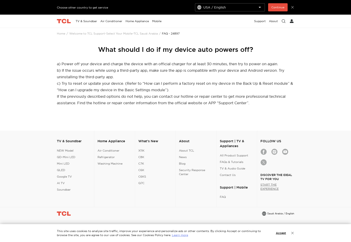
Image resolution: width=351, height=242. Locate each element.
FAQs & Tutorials (231, 162)
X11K (141, 150)
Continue (277, 7)
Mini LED (63, 163)
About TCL (186, 150)
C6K (141, 170)
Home (61, 33)
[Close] (292, 233)
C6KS (142, 176)
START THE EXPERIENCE (269, 187)
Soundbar (64, 189)
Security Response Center (192, 172)
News (183, 157)
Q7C (141, 183)
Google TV (64, 176)
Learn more (180, 235)
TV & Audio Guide (232, 168)
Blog (182, 163)
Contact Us (228, 175)
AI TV (61, 183)
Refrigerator (106, 157)
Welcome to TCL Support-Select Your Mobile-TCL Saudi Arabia (113, 33)
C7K (141, 163)
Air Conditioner (108, 150)
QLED (61, 170)
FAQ (223, 197)
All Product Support (234, 155)
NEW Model (65, 150)
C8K (141, 157)
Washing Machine (110, 163)
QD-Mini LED (66, 157)
